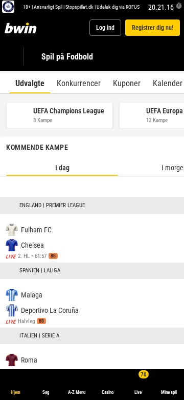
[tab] (30, 82)
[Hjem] (22, 27)
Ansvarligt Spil (48, 7)
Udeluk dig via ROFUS (118, 7)
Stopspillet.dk (79, 7)
